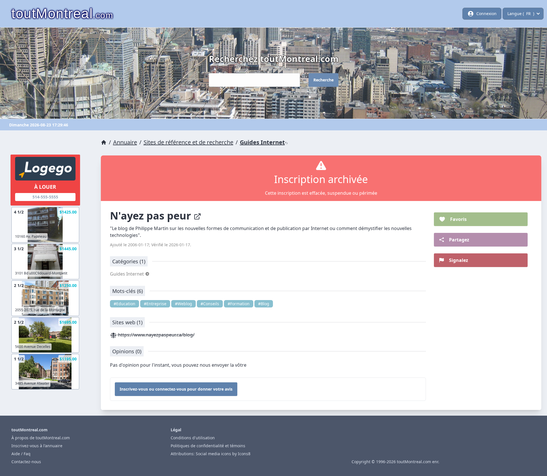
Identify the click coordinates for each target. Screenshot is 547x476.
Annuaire (125, 142)
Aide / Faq (20, 453)
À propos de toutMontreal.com (40, 437)
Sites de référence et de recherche (188, 142)
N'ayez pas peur (151, 216)
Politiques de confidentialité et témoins (208, 445)
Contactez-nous (26, 461)
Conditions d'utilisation (193, 437)
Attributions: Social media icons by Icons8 (210, 453)
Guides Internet (262, 142)
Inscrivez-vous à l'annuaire (36, 445)
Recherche (323, 80)
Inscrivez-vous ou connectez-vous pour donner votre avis (176, 389)
